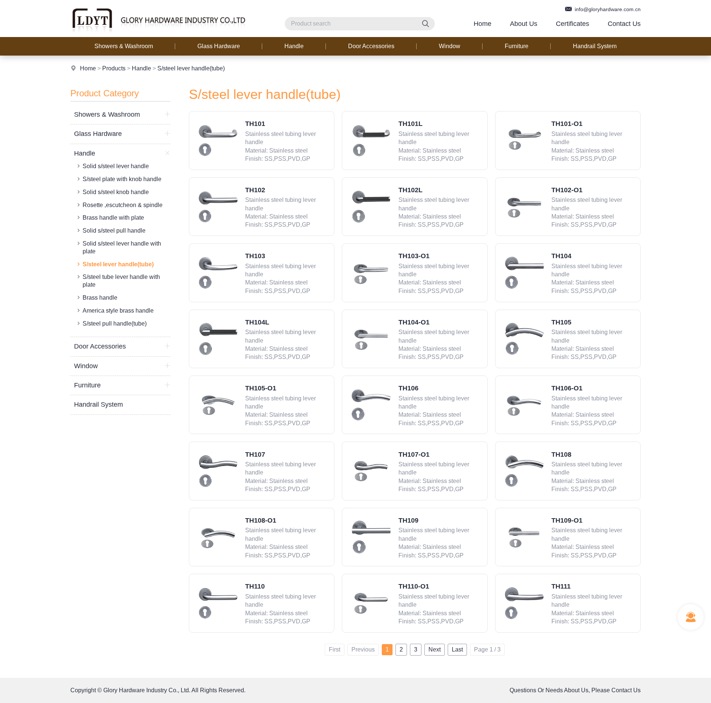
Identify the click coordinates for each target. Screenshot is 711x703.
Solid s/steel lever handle (116, 166)
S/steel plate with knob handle (122, 179)
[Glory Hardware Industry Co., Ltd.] (158, 35)
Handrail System (595, 46)
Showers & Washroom (123, 46)
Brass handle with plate (113, 217)
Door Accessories (371, 46)
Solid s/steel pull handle (114, 230)
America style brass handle (118, 310)
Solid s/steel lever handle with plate (122, 247)
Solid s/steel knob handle (116, 192)
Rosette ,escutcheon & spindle (123, 205)
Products (114, 68)
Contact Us (624, 23)
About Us (523, 23)
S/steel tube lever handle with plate (121, 281)
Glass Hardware (218, 46)
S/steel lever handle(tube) (191, 68)
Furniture (516, 46)
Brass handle (100, 297)
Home (482, 23)
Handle (294, 46)
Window (449, 46)
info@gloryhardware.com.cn (607, 9)
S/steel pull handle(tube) (115, 323)
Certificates (572, 23)
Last (457, 649)
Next (434, 649)
